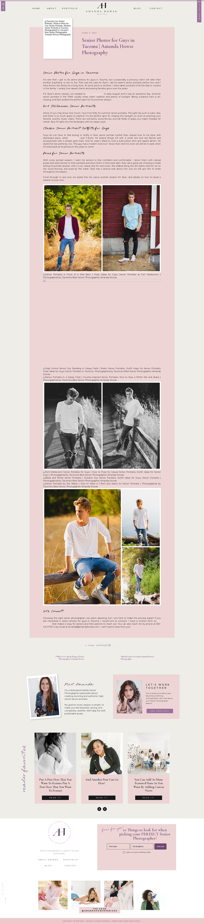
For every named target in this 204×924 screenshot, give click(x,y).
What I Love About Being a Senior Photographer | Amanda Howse (70, 657)
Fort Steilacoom (94, 94)
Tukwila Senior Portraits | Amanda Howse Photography (137, 657)
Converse (74, 138)
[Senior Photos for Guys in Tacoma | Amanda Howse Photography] (58, 38)
